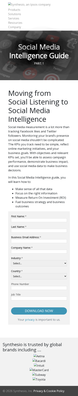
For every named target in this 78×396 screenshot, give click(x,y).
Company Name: (22, 247)
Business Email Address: (26, 237)
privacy (30, 320)
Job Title (16, 294)
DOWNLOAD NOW (39, 311)
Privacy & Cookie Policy (48, 391)
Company (14, 27)
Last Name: (18, 226)
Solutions (14, 14)
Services (13, 18)
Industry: (17, 258)
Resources (15, 23)
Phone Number (20, 284)
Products (14, 10)
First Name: (18, 216)
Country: (17, 271)
